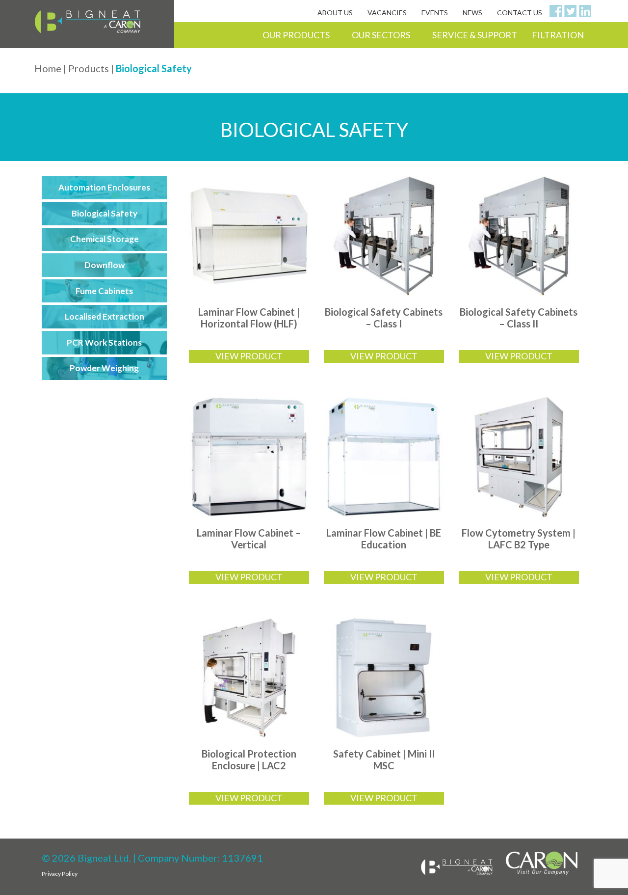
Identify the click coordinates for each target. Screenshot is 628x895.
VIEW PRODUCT (249, 356)
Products (88, 68)
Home (47, 68)
